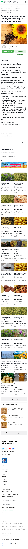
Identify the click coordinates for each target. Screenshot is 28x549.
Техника (4, 481)
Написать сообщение (20, 52)
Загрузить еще (14, 399)
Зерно (3, 474)
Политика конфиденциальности (11, 539)
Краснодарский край (7, 152)
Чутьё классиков (7, 491)
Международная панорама (10, 494)
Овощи (4, 484)
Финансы (4, 471)
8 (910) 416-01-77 (7, 454)
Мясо (3, 479)
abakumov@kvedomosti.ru (9, 516)
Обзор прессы (6, 489)
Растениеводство (6, 8)
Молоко (4, 476)
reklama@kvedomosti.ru (8, 507)
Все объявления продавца (14, 433)
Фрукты (4, 486)
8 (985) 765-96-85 (8, 452)
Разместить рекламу (7, 510)
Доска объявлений (11, 7)
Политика (5, 469)
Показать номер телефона (7, 52)
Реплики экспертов (8, 496)
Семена (14, 8)
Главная (3, 7)
